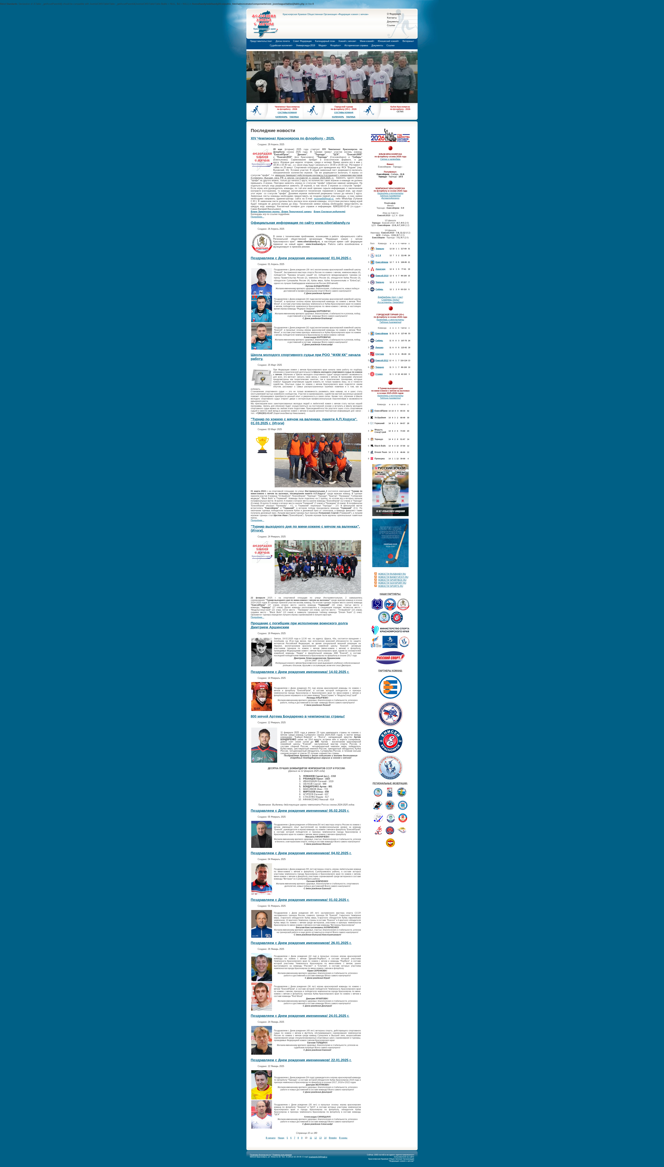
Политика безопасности (260, 1155)
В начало (270, 1138)
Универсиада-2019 (305, 45)
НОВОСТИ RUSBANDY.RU (392, 574)
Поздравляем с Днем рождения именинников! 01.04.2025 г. (301, 258)
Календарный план (325, 41)
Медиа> (323, 45)
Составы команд (287, 112)
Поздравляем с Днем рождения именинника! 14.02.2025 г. (300, 672)
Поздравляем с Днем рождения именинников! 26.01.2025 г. (301, 943)
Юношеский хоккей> (388, 41)
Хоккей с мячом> (347, 41)
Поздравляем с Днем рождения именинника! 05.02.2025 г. (300, 811)
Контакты (392, 17)
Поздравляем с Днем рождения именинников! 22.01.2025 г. (301, 1060)
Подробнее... (257, 216)
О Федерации (394, 14)
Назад (281, 1138)
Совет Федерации (302, 41)
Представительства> (261, 41)
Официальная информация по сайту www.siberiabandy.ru (300, 223)
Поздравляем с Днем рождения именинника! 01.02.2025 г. (300, 900)
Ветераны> (408, 41)
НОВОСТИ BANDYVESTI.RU (393, 577)
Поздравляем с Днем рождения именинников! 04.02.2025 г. (301, 853)
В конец (343, 1138)
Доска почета (283, 41)
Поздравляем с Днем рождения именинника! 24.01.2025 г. (300, 1016)
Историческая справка (356, 45)
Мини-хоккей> (367, 41)
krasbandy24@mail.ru (318, 1157)
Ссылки (391, 25)
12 (315, 1138)
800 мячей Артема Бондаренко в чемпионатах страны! (298, 716)
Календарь (281, 117)
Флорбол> (335, 45)
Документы (393, 21)
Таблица (294, 117)
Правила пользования (282, 1155)
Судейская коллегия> (281, 45)
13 (320, 1138)
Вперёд (333, 1138)
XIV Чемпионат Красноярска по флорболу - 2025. (293, 138)
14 (325, 1138)
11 (311, 1138)
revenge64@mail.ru (323, 198)
